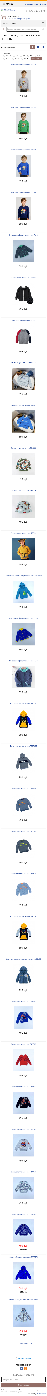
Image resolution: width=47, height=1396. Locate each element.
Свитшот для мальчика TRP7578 (23, 1044)
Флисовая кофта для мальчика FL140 (23, 618)
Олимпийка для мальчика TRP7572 (23, 1299)
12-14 (17, 58)
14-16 (26, 58)
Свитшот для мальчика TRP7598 (23, 831)
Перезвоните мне (31, 4)
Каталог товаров (9, 23)
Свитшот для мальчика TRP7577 (23, 1086)
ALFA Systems (41, 1394)
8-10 (38, 55)
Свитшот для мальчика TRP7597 (23, 874)
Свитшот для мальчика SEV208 (23, 490)
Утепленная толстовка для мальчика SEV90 (23, 959)
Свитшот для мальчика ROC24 (23, 150)
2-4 (17, 55)
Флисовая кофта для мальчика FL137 (23, 661)
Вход (44, 4)
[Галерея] (38, 47)
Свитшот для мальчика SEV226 (23, 405)
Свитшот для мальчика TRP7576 (23, 1129)
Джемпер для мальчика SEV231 (23, 320)
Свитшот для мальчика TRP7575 (23, 1172)
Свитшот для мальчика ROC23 (23, 192)
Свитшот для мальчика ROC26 (23, 107)
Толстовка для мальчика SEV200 (23, 533)
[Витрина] (32, 47)
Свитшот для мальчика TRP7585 (23, 1001)
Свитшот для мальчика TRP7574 (23, 1214)
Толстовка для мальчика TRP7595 (23, 916)
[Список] (43, 47)
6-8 (31, 55)
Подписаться (23, 1385)
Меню (9, 4)
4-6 (24, 55)
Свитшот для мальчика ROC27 (23, 64)
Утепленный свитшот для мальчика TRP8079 (23, 575)
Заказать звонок (24, 1358)
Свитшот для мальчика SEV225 (23, 448)
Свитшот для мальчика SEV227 (23, 363)
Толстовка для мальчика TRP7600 (23, 746)
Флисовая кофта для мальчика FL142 (23, 235)
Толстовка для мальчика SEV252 (23, 277)
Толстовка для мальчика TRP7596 (23, 703)
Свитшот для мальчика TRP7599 (23, 788)
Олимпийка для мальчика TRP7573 (23, 1257)
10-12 (8, 58)
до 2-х (8, 55)
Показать (36, 58)
